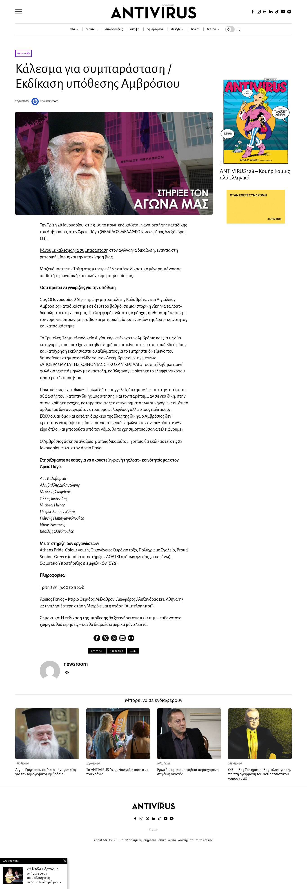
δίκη (133, 650)
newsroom (51, 101)
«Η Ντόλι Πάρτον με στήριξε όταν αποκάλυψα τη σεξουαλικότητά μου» (44, 875)
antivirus (96, 650)
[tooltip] (252, 11)
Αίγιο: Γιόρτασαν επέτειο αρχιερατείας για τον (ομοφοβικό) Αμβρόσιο (45, 772)
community (23, 53)
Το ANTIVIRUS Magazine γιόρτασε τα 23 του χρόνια (117, 772)
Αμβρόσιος (116, 650)
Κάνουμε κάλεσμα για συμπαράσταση (74, 250)
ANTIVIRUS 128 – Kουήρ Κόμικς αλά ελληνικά (255, 174)
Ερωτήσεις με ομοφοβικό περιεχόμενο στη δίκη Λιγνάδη (188, 772)
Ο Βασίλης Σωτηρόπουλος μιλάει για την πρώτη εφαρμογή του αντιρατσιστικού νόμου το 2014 (259, 774)
